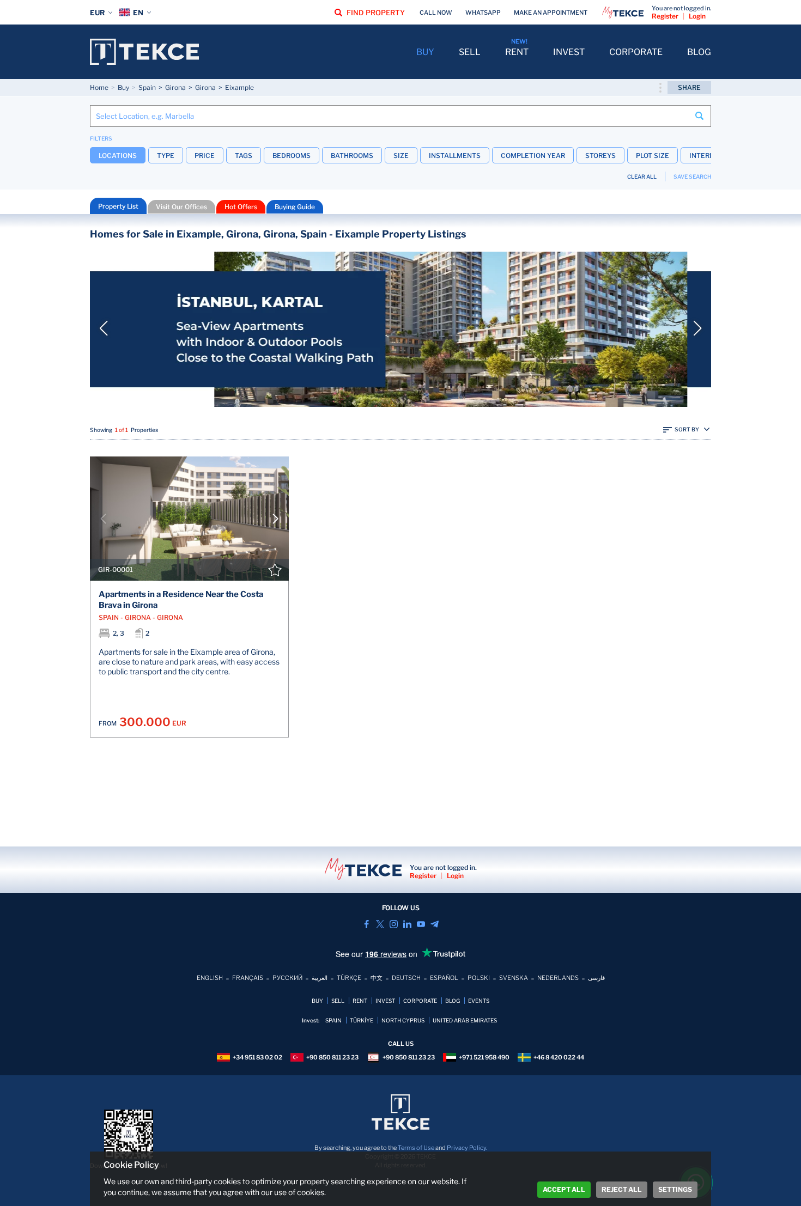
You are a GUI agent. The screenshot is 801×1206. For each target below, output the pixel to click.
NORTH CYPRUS (402, 1020)
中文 (377, 978)
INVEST (569, 52)
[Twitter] (380, 924)
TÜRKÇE (349, 978)
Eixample (239, 87)
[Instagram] (393, 924)
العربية (319, 978)
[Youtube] (421, 924)
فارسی (596, 978)
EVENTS (478, 1000)
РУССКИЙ (287, 978)
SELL (470, 52)
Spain (147, 87)
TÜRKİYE (361, 1020)
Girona (175, 87)
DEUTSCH (406, 978)
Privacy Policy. (467, 1148)
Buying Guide (295, 207)
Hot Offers (240, 207)
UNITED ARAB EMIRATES (465, 1020)
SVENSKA (513, 978)
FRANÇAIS (247, 978)
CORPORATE (636, 52)
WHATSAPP (483, 12)
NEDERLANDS (558, 978)
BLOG (699, 52)
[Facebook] (366, 924)
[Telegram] (434, 924)
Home (99, 87)
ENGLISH (210, 978)
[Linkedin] (407, 924)
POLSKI (479, 978)
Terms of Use (416, 1148)
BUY (425, 52)
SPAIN (333, 1020)
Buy (123, 87)
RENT (517, 52)
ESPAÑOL (444, 978)
